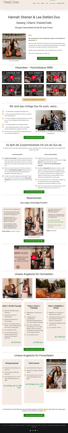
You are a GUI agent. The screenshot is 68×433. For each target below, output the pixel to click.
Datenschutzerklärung (15, 425)
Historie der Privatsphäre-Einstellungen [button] (50, 425)
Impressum (22, 425)
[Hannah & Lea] (14, 34)
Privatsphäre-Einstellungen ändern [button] (33, 425)
